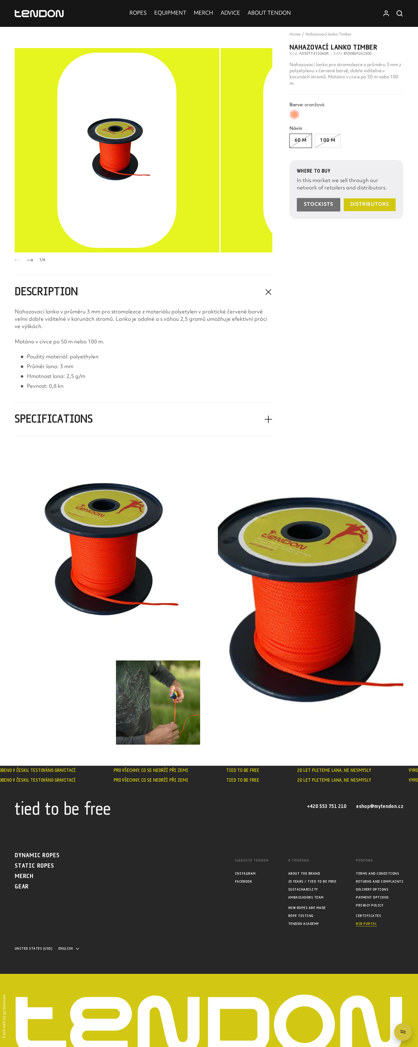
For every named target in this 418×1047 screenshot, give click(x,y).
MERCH (203, 13)
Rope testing (301, 916)
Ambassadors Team (306, 897)
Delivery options (372, 889)
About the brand (304, 873)
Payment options (372, 897)
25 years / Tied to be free (312, 881)
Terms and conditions (377, 873)
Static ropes (34, 866)
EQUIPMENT (170, 13)
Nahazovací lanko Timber (328, 34)
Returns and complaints (379, 881)
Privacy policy (369, 905)
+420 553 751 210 (326, 806)
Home (294, 34)
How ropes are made (307, 908)
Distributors (369, 204)
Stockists (318, 204)
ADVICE (230, 13)
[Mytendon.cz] (39, 13)
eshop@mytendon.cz (379, 806)
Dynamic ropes (37, 855)
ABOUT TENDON (269, 13)
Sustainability (303, 889)
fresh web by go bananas (4, 1016)
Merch (24, 876)
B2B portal (366, 923)
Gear (22, 887)
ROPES (138, 13)
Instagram (245, 873)
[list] (143, 150)
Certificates (368, 916)
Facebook (243, 881)
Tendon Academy (303, 923)
